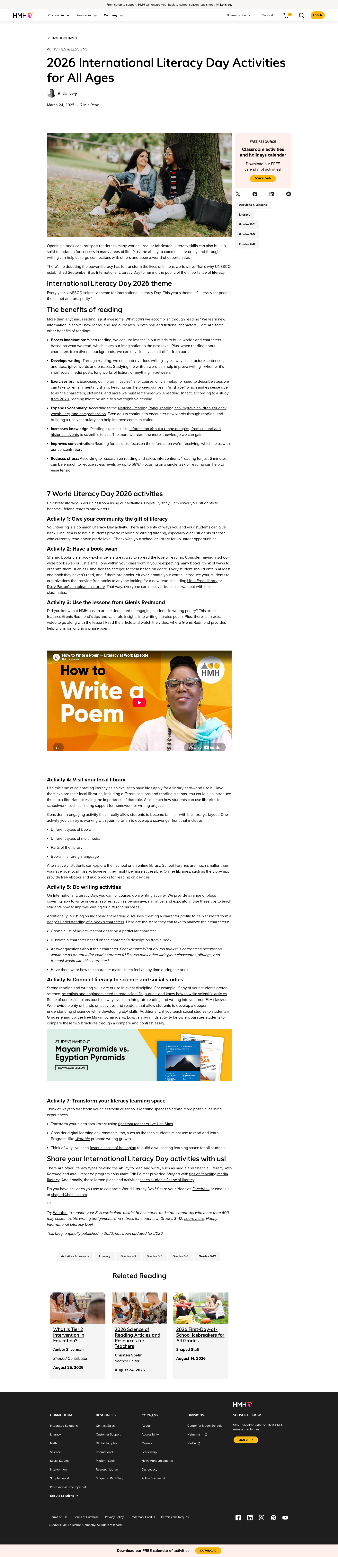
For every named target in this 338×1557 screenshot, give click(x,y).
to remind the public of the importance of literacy (183, 272)
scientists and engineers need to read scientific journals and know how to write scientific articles (144, 994)
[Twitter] (237, 195)
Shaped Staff (187, 1349)
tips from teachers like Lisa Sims (145, 1124)
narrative (156, 901)
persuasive (137, 901)
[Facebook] (254, 195)
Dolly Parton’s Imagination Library (76, 586)
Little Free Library (202, 581)
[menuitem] (24, 15)
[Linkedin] (271, 195)
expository (182, 901)
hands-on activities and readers (110, 1005)
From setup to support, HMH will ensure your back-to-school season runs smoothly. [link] (169, 5)
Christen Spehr (128, 1355)
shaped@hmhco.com (69, 1194)
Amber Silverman (68, 1349)
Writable (60, 1212)
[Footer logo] (243, 1404)
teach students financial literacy (167, 1180)
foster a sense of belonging (113, 1148)
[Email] (288, 195)
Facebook (200, 1189)
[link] (24, 15)
